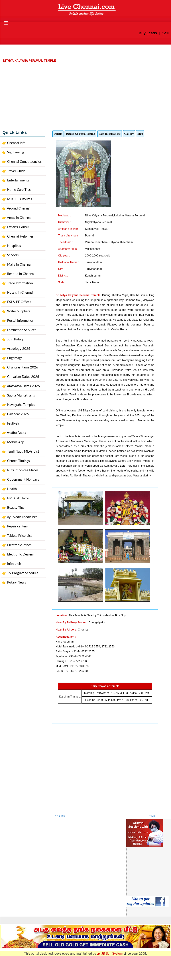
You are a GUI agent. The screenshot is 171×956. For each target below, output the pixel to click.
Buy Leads (138, 33)
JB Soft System (111, 953)
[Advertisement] (85, 94)
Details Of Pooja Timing (80, 134)
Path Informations (109, 134)
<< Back (60, 815)
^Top (152, 815)
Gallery (129, 134)
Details (58, 134)
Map (140, 134)
